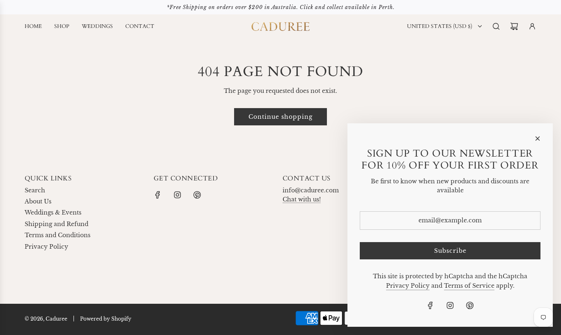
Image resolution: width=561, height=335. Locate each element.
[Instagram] (177, 195)
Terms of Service (469, 285)
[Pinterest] (197, 195)
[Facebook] (158, 195)
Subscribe (450, 250)
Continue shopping (280, 116)
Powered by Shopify (105, 319)
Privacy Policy (408, 285)
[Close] (538, 138)
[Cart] (514, 26)
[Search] (496, 26)
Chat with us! (302, 199)
